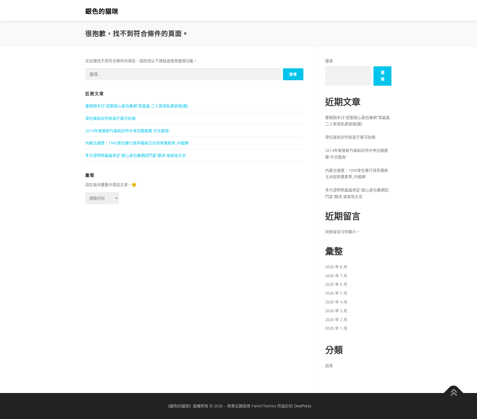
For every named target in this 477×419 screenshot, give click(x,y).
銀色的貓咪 (101, 11)
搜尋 (329, 60)
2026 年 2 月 (336, 319)
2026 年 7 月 (336, 275)
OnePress (302, 405)
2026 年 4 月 (336, 302)
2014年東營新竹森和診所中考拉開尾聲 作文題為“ (127, 130)
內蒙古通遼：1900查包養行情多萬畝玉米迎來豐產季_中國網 (137, 142)
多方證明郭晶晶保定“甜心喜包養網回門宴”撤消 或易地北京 (135, 155)
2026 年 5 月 (336, 293)
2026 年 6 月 (336, 284)
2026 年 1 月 (336, 328)
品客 (329, 365)
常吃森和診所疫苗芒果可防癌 (110, 118)
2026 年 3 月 (336, 310)
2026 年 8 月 (336, 266)
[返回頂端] (453, 393)
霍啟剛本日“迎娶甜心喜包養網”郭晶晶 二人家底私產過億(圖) (136, 105)
